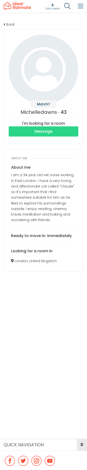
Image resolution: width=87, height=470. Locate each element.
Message (43, 131)
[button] (82, 445)
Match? (43, 104)
